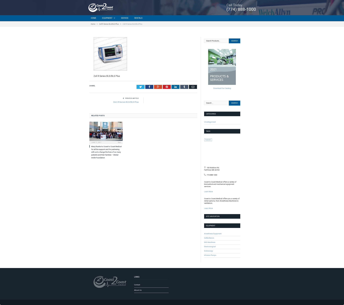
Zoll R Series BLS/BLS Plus (126, 102)
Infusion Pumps (210, 255)
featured (208, 140)
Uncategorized (210, 122)
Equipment (107, 18)
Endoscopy (208, 251)
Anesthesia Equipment (213, 234)
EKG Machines (209, 242)
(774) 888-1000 (241, 9)
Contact (137, 285)
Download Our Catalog (222, 88)
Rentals (138, 18)
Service (124, 18)
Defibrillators (209, 238)
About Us (137, 290)
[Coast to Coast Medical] (101, 7)
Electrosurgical (210, 247)
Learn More (208, 192)
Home (93, 18)
